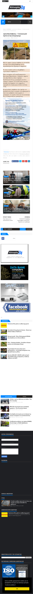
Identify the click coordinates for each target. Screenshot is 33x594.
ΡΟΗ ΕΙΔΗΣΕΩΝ (8, 396)
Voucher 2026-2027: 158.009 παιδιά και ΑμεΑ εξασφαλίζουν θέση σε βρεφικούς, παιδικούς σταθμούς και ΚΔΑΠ (18, 356)
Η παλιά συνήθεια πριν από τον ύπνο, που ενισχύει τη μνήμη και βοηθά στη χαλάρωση (21, 502)
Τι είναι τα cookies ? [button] (10, 584)
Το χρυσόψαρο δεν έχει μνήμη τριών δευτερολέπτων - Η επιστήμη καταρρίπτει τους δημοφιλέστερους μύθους (19, 350)
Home (4, 29)
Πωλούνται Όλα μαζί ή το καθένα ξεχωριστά (18, 323)
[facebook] (30, 1)
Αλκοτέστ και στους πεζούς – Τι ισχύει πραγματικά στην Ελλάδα (16, 195)
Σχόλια (24, 396)
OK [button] (17, 588)
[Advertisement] (16, 377)
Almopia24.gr (6, 151)
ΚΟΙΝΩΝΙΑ (9, 29)
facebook (29, 229)
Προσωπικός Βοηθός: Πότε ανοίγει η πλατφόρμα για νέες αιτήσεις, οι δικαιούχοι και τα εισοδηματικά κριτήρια (16, 180)
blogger (22, 229)
